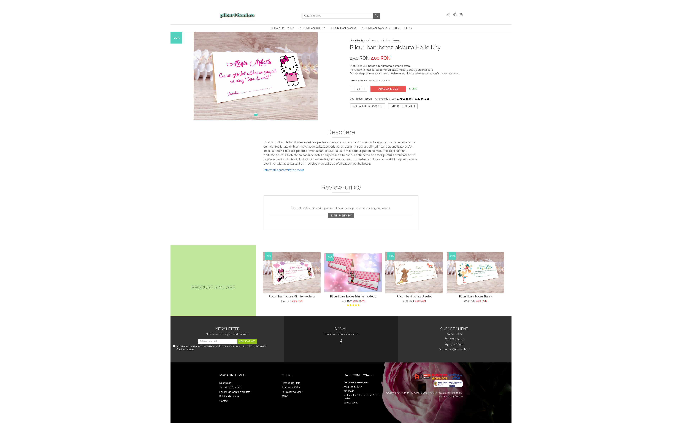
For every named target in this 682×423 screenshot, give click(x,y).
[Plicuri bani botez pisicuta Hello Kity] (255, 76)
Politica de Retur (291, 387)
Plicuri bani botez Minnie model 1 (353, 296)
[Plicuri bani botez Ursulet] (414, 272)
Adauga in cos (388, 88)
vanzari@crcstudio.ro (456, 349)
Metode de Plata (291, 382)
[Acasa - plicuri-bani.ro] (237, 16)
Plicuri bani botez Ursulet (414, 296)
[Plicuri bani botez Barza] (475, 272)
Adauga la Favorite (368, 106)
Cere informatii (404, 106)
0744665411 (456, 344)
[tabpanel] (255, 76)
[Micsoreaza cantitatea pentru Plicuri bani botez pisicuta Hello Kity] (352, 89)
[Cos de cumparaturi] (460, 15)
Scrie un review (341, 215)
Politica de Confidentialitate (234, 392)
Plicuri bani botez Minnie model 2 (292, 296)
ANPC (285, 396)
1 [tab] (256, 114)
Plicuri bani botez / (391, 40)
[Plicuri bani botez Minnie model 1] (353, 272)
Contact (223, 401)
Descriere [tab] (341, 132)
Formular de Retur (292, 392)
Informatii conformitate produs (284, 170)
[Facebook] (341, 341)
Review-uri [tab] (341, 187)
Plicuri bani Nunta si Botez (380, 28)
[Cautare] (376, 16)
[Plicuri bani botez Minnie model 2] (292, 272)
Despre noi (225, 382)
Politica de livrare (229, 396)
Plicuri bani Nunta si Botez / (365, 40)
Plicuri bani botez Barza (475, 296)
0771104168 (456, 339)
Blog (408, 28)
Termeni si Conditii (229, 387)
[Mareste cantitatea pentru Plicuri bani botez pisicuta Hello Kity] (364, 89)
